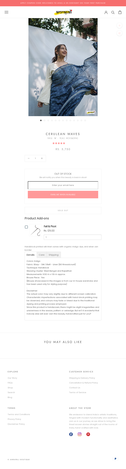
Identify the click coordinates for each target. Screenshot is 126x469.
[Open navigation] (6, 12)
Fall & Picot (50, 226)
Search (11, 392)
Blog (10, 397)
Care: (42, 255)
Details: (31, 255)
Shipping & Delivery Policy (82, 378)
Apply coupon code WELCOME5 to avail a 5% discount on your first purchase (63, 3)
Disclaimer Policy (16, 424)
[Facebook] (71, 434)
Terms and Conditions (19, 414)
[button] (59, 143)
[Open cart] (119, 12)
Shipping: (54, 255)
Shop (10, 387)
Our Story (12, 378)
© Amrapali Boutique (19, 459)
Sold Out (63, 210)
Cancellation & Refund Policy (83, 382)
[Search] (113, 12)
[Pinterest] (88, 434)
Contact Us (74, 387)
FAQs (10, 382)
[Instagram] (79, 434)
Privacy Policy (14, 419)
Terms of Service (77, 392)
